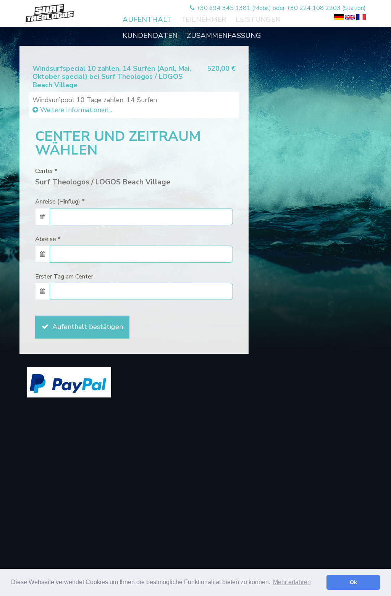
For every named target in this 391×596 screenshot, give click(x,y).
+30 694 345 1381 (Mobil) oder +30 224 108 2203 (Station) (280, 8)
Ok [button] (353, 582)
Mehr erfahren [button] (292, 582)
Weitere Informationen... (75, 109)
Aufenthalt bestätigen (85, 326)
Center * (46, 171)
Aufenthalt (147, 19)
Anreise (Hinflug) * (59, 201)
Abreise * (47, 239)
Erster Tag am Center (64, 276)
